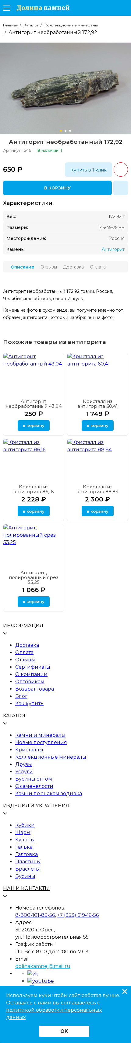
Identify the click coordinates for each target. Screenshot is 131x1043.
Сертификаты (32, 667)
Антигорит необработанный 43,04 (33, 403)
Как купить (29, 703)
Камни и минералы (40, 735)
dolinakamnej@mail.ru (42, 966)
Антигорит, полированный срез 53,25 (33, 577)
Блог (21, 696)
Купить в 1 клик (88, 170)
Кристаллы (29, 750)
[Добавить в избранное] (120, 188)
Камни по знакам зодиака (48, 793)
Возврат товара (34, 689)
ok (64, 1031)
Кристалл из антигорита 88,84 (97, 489)
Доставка (27, 645)
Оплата (24, 652)
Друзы (23, 764)
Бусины (25, 876)
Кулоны (25, 840)
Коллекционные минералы (50, 757)
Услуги (24, 771)
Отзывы (25, 660)
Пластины (28, 862)
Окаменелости (34, 786)
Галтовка (26, 854)
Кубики (25, 825)
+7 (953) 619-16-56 (78, 915)
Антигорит (113, 249)
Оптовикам (29, 681)
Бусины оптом (33, 779)
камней (43, 8)
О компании (31, 674)
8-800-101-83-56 (35, 915)
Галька (24, 847)
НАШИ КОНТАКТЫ (26, 888)
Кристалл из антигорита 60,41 (97, 403)
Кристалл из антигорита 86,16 (33, 489)
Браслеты (27, 869)
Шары (22, 832)
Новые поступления (41, 742)
